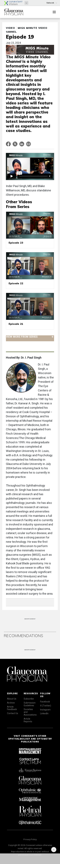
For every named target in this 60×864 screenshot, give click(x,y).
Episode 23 (16, 242)
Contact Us (12, 713)
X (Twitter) (45, 705)
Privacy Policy (30, 839)
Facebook (45, 701)
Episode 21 (16, 323)
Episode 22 (16, 283)
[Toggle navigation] (54, 12)
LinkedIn (44, 713)
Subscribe (29, 698)
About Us (11, 698)
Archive (11, 702)
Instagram (45, 709)
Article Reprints (28, 720)
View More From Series (22, 336)
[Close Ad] (53, 849)
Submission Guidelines (30, 704)
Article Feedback (12, 708)
